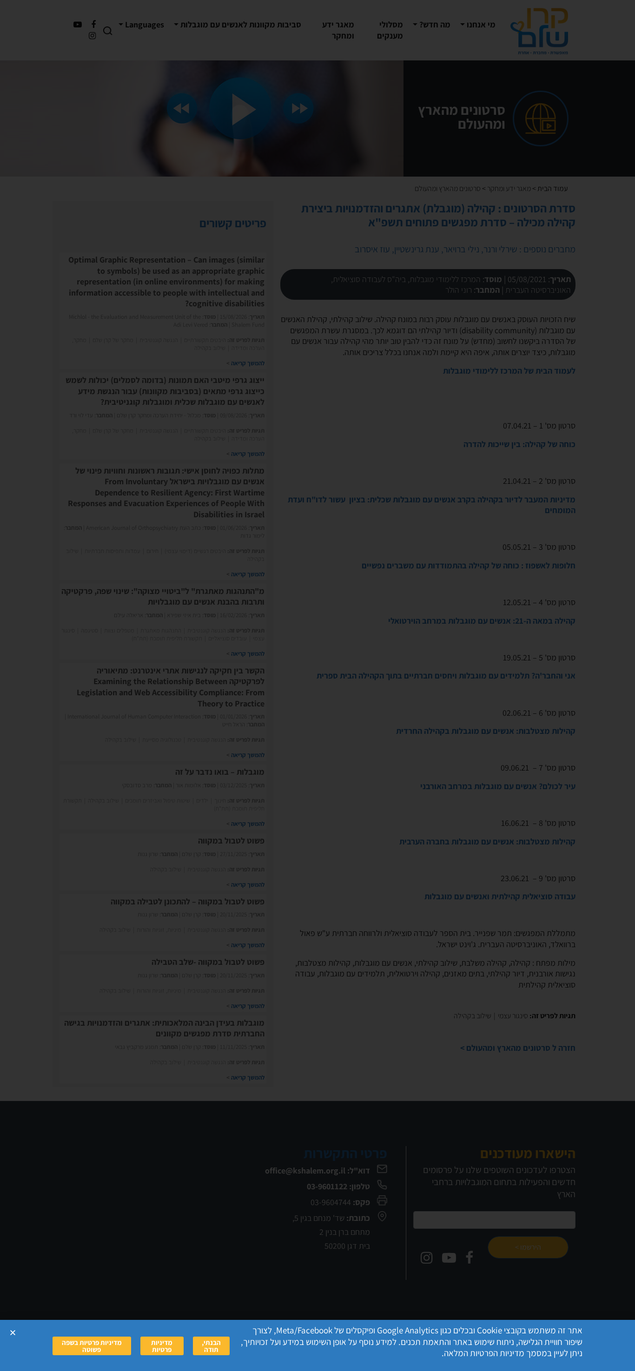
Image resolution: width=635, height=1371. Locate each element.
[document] (317, 685)
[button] (12, 1332)
